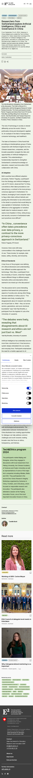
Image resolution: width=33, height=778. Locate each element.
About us (9, 753)
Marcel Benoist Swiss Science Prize (21, 696)
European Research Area (13, 686)
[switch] (29, 393)
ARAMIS (14, 691)
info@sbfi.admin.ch (12, 746)
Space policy (11, 696)
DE (24, 4)
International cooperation (23, 15)
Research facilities (26, 679)
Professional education (12, 15)
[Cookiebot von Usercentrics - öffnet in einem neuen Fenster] (24, 355)
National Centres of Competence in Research (22, 689)
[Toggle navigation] (3, 3)
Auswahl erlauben (16, 415)
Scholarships (4, 660)
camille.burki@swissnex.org (9, 513)
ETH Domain (4, 15)
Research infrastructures (6, 679)
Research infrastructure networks (8, 682)
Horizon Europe (23, 684)
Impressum (10, 757)
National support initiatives (6, 691)
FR (27, 4)
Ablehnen (16, 421)
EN (30, 4)
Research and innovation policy (24, 686)
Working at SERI (5, 572)
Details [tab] (17, 360)
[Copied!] (7, 61)
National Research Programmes (7, 689)
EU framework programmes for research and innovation (10, 684)
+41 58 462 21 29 (12, 748)
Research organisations (16, 679)
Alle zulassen (16, 410)
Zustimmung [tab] (6, 360)
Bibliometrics (20, 691)
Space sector (4, 615)
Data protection (12, 760)
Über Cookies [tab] (27, 360)
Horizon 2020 (4, 686)
